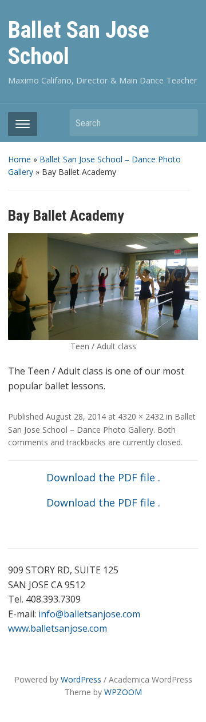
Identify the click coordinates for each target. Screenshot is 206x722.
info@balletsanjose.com (89, 614)
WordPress (81, 679)
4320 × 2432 (141, 416)
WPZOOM (123, 692)
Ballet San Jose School (78, 43)
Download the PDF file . (103, 477)
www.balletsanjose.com (57, 628)
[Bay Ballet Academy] (102, 286)
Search (183, 122)
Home (19, 159)
